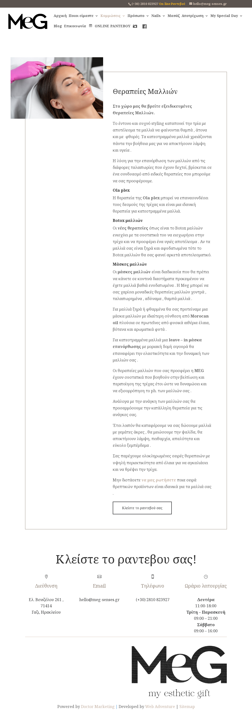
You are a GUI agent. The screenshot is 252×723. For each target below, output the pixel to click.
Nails (156, 16)
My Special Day (224, 16)
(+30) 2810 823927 (145, 4)
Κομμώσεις (110, 16)
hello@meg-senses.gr (99, 599)
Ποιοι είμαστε (81, 16)
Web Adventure (160, 706)
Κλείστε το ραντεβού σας (142, 508)
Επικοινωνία (75, 26)
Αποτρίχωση (193, 16)
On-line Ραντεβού (172, 4)
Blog (58, 26)
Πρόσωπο (135, 16)
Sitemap (187, 706)
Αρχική (60, 16)
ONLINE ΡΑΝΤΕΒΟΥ (112, 26)
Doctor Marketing (98, 706)
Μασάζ (174, 16)
